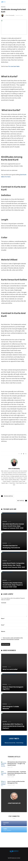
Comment (3, 602)
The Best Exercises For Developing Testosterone (11, 547)
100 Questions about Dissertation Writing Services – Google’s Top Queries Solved (16, 763)
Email (3, 625)
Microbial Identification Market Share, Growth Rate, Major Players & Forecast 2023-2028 (13, 526)
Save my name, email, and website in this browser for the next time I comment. (12, 638)
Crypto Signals (6, 481)
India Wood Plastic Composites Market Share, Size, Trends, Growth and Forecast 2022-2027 (14, 565)
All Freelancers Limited (14, 858)
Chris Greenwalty (10, 15)
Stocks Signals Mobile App (12, 479)
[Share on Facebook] (19, 454)
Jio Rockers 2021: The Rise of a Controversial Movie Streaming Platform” (13, 726)
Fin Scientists (18, 478)
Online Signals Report (7, 474)
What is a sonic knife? (10, 669)
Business (3, 6)
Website (3, 631)
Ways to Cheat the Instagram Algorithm (13, 688)
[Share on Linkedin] (26, 454)
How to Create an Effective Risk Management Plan (16, 782)
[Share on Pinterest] (24, 454)
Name (3, 618)
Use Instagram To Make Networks (11, 708)
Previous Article (8, 496)
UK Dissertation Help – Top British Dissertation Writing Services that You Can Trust (16, 773)
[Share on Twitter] (21, 454)
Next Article (20, 500)
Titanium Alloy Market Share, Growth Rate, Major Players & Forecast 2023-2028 (13, 585)
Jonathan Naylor (14, 803)
